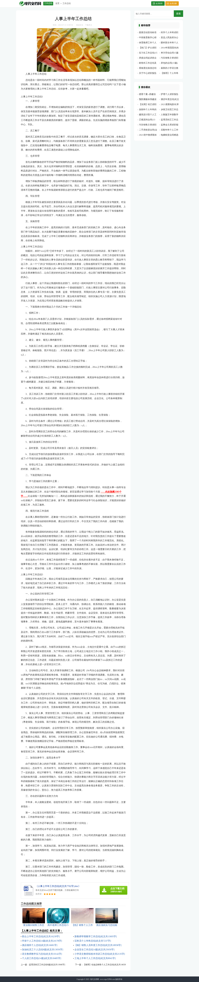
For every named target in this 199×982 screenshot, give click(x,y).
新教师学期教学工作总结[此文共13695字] (95, 936)
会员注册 (173, 3)
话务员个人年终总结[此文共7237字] (92, 941)
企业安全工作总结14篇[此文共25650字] (94, 949)
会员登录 (159, 3)
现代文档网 (94, 979)
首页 (57, 3)
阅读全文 (79, 25)
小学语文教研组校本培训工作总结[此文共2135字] (99, 954)
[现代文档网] (30, 3)
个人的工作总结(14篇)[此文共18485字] (41, 958)
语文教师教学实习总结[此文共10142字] (42, 954)
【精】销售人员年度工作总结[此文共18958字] (97, 945)
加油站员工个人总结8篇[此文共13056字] (42, 949)
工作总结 (66, 3)
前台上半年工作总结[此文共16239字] (41, 936)
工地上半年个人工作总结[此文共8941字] (95, 958)
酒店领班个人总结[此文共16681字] (39, 945)
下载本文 (88, 25)
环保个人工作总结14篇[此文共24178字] (42, 941)
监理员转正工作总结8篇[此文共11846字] (47, 965)
